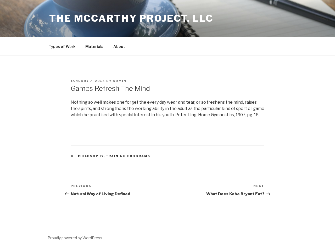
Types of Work (62, 46)
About (119, 46)
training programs (128, 156)
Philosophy (91, 156)
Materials (94, 46)
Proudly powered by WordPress (75, 238)
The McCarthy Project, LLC (131, 18)
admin (119, 81)
